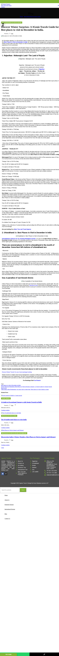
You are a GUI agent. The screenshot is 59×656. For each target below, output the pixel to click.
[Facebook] (2, 473)
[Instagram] (5, 473)
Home (21, 16)
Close (2, 447)
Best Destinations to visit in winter (32, 16)
